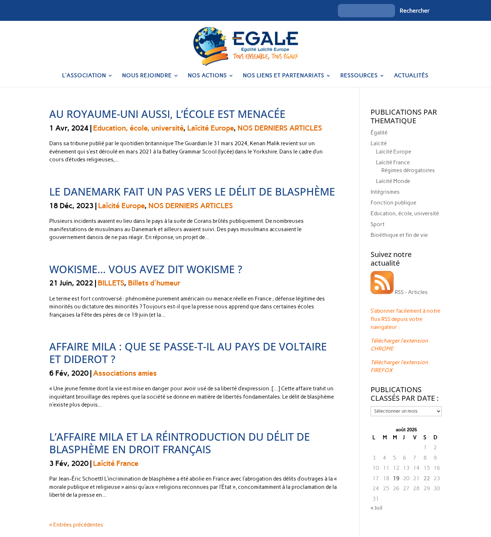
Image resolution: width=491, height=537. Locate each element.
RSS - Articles (411, 292)
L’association (84, 76)
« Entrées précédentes (76, 525)
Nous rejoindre (147, 76)
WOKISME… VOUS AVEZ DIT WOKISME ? (145, 269)
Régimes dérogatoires (408, 170)
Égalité (379, 132)
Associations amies (125, 373)
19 (396, 478)
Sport (378, 224)
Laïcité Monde (393, 181)
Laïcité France (115, 463)
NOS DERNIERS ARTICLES (280, 128)
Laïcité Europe (210, 128)
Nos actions (207, 76)
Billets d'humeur (154, 283)
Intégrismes (385, 192)
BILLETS (111, 283)
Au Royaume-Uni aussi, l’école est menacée (167, 114)
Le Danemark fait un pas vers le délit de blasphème (192, 191)
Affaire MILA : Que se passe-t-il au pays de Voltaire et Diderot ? (188, 352)
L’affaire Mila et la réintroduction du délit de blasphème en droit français (179, 443)
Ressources (359, 76)
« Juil (376, 508)
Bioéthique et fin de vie (399, 235)
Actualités (411, 76)
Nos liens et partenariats (283, 76)
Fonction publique (393, 202)
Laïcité (379, 143)
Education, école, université (138, 128)
